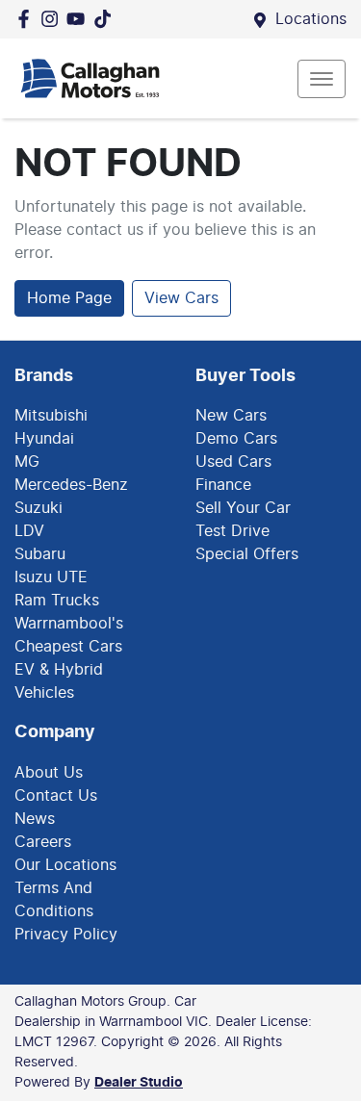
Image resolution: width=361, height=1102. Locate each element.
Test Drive (232, 531)
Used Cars (233, 462)
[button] (321, 79)
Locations (311, 19)
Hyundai (44, 439)
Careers (42, 842)
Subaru (39, 554)
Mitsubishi (51, 415)
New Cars (231, 415)
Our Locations (65, 865)
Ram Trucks (56, 600)
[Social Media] (106, 19)
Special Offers (246, 554)
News (34, 819)
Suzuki (38, 508)
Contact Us (55, 796)
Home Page (69, 298)
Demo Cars (236, 439)
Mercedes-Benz (71, 485)
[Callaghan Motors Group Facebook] (27, 19)
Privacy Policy (65, 934)
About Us (48, 773)
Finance (223, 485)
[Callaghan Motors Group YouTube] (79, 19)
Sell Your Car (243, 508)
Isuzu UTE (51, 577)
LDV (29, 531)
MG (26, 462)
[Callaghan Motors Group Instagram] (53, 19)
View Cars (181, 298)
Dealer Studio (138, 1082)
